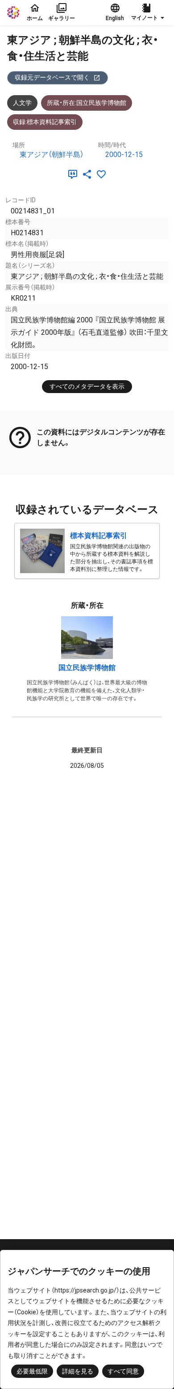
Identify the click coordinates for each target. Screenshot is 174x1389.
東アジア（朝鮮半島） (52, 154)
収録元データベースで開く (52, 77)
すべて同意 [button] (123, 1371)
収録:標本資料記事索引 (45, 121)
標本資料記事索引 (98, 535)
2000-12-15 (124, 154)
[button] (149, 12)
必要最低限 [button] (32, 1371)
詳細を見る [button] (77, 1371)
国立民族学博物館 (87, 667)
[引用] (74, 174)
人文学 (22, 102)
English (115, 18)
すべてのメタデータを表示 (87, 386)
